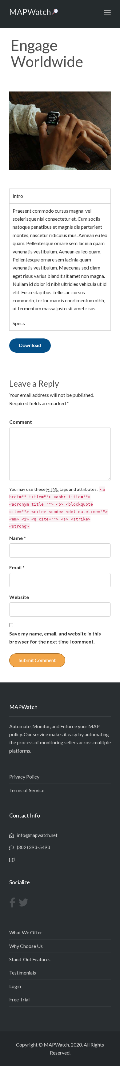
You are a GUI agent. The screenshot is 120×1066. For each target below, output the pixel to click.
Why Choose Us (26, 946)
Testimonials (22, 972)
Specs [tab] (19, 323)
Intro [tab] (18, 196)
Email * (17, 567)
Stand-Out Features (29, 959)
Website (19, 597)
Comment (20, 422)
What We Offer (25, 932)
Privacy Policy (24, 776)
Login (15, 986)
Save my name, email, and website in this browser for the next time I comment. (55, 637)
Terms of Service (26, 790)
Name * (17, 538)
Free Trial (19, 999)
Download (30, 345)
